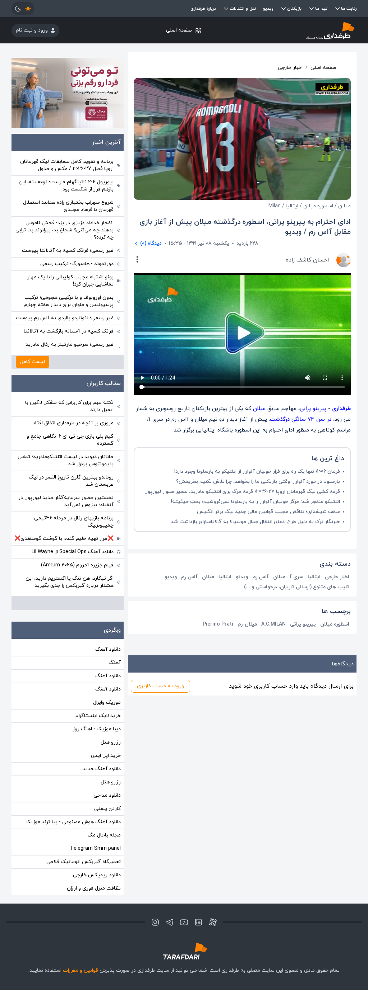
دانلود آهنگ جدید (102, 768)
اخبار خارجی (290, 67)
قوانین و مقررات (80, 970)
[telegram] (169, 922)
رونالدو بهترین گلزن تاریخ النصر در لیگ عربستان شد (71, 481)
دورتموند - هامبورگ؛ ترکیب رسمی (77, 263)
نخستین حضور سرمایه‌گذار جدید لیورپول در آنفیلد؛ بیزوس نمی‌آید (66, 501)
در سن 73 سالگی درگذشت (300, 419)
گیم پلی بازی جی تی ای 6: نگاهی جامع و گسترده (70, 440)
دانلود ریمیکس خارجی (97, 875)
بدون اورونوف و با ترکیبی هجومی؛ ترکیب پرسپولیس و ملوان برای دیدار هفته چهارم (69, 301)
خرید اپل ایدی (106, 755)
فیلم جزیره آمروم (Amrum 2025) (77, 565)
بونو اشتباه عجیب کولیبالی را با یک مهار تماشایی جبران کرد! (70, 281)
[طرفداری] (299, 30)
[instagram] (155, 922)
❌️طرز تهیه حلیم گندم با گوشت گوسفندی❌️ (64, 538)
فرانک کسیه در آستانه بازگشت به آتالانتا (69, 331)
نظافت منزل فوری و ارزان (94, 888)
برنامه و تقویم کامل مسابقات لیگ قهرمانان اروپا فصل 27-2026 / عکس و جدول (67, 165)
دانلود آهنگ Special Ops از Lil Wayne (73, 551)
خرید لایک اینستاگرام (98, 715)
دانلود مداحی (107, 795)
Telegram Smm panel (95, 848)
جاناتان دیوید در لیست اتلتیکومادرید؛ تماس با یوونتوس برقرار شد (66, 460)
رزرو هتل (111, 742)
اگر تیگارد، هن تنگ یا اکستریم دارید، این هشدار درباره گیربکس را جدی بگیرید (70, 582)
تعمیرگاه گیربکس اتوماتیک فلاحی (83, 861)
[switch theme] (23, 8)
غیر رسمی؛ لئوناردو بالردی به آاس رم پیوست (65, 318)
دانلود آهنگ (108, 649)
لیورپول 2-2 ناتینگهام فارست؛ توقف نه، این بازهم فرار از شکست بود (66, 186)
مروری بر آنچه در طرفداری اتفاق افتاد (73, 423)
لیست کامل (32, 361)
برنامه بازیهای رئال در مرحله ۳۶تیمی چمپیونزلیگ (74, 522)
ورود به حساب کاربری (160, 686)
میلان (259, 408)
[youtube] (184, 922)
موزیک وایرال (107, 702)
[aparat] (212, 922)
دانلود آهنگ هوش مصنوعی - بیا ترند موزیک (73, 822)
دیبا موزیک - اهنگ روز (97, 729)
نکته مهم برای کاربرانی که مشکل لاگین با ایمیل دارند (69, 406)
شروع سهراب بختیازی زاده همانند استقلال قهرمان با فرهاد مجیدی (68, 206)
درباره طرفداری (203, 8)
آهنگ (115, 662)
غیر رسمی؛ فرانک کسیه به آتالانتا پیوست (68, 250)
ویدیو (268, 8)
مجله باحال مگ (104, 835)
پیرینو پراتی (313, 408)
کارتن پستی (107, 808)
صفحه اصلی (179, 30)
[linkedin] (198, 922)
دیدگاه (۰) (151, 243)
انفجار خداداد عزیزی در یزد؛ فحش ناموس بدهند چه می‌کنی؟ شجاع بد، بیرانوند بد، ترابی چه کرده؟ (64, 230)
